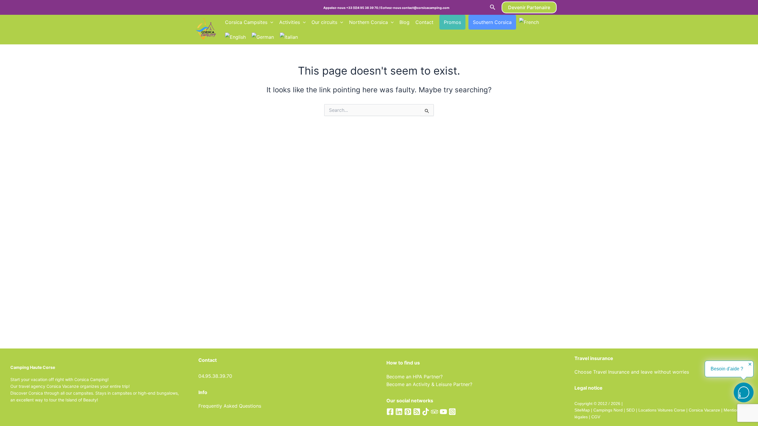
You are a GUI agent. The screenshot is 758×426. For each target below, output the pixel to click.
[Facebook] (390, 411)
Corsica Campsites (246, 22)
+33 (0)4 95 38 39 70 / (363, 8)
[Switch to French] (529, 22)
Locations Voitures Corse (661, 410)
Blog (404, 22)
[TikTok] (425, 411)
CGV (595, 416)
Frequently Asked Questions (229, 406)
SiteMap (582, 410)
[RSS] (416, 411)
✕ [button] (750, 364)
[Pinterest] (408, 411)
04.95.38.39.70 (215, 376)
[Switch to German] (263, 37)
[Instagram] (452, 411)
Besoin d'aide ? (727, 368)
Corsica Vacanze (704, 410)
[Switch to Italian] (289, 37)
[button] (493, 7)
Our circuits (324, 22)
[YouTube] (443, 411)
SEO (630, 410)
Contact (424, 22)
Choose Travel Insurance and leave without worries (631, 372)
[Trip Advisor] (434, 411)
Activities (289, 22)
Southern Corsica (492, 22)
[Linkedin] (399, 411)
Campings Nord (608, 410)
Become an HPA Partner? (414, 377)
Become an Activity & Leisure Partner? (429, 384)
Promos (452, 22)
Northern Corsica (368, 22)
